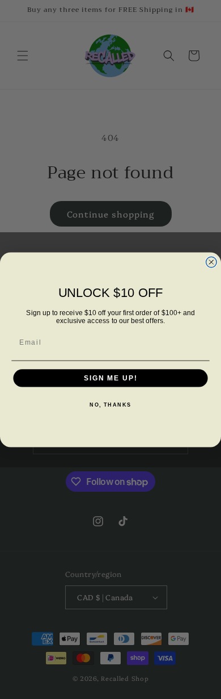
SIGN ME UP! (110, 378)
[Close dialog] (211, 262)
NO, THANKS (110, 404)
